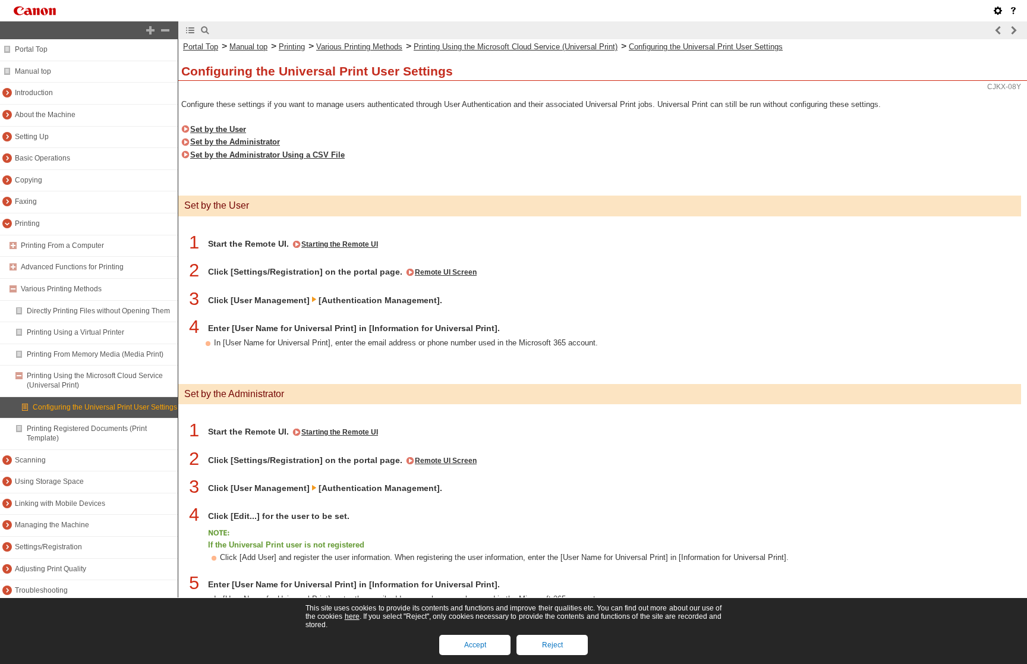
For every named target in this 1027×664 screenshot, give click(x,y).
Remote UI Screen (446, 272)
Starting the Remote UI (339, 244)
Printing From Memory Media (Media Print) (95, 354)
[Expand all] (150, 30)
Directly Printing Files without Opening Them (98, 311)
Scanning (30, 460)
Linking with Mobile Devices (60, 503)
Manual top (33, 71)
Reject (552, 645)
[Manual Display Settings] (997, 10)
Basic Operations (42, 158)
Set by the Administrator (235, 141)
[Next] (1013, 30)
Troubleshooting (41, 590)
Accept (475, 645)
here (352, 616)
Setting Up (32, 137)
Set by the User (218, 129)
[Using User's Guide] (1013, 10)
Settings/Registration (48, 547)
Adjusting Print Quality (50, 569)
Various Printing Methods (61, 289)
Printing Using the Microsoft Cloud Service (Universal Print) (516, 46)
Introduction (34, 93)
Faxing (26, 201)
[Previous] (998, 30)
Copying (28, 180)
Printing (27, 223)
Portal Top (31, 49)
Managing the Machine (52, 525)
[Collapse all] (165, 30)
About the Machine (45, 115)
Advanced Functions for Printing (72, 267)
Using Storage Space (49, 481)
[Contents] (190, 30)
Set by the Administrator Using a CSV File (267, 154)
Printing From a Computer (62, 245)
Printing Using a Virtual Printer (75, 332)
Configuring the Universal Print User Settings (105, 407)
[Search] (205, 30)
